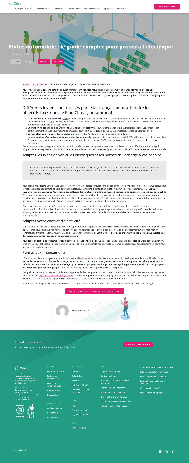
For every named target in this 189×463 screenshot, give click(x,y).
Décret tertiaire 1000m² (150, 388)
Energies (44, 62)
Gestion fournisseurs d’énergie (153, 376)
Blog (34, 84)
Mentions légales (78, 428)
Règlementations (91, 8)
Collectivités (76, 376)
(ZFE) (72, 127)
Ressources (122, 8)
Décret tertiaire (53, 413)
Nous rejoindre (53, 390)
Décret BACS (52, 417)
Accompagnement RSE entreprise (115, 406)
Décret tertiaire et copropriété (152, 393)
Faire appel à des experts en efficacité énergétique (94, 291)
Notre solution (42, 8)
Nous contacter (53, 395)
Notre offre (59, 8)
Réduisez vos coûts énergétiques (154, 372)
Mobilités (58, 62)
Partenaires (74, 8)
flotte (51, 121)
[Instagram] (166, 452)
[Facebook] (160, 452)
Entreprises (76, 371)
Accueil (26, 84)
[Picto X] (172, 452)
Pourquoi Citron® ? (23, 8)
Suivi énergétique (108, 376)
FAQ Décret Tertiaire (80, 414)
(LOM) (65, 118)
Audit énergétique (55, 408)
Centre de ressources (80, 410)
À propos (108, 8)
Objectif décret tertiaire (111, 371)
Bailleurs (75, 380)
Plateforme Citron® (79, 385)
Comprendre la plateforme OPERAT (116, 401)
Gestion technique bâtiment (113, 388)
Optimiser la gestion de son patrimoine (156, 367)
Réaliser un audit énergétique (114, 392)
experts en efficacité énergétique (55, 275)
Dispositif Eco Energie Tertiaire (114, 397)
